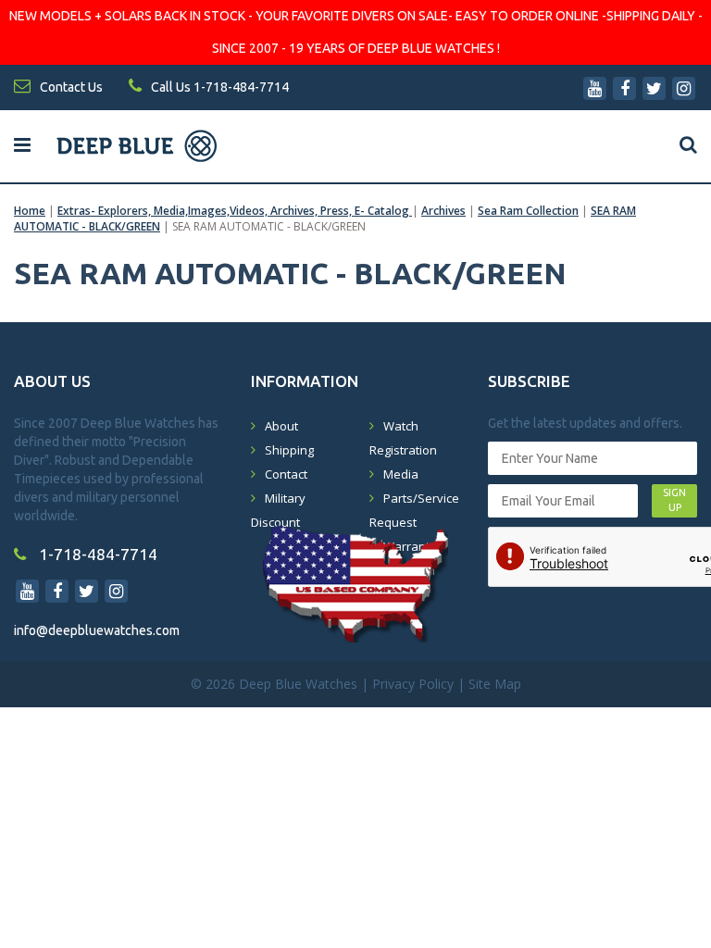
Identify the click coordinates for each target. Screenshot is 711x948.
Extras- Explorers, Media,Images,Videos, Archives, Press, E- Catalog (234, 210)
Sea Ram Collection (528, 210)
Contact (286, 474)
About (281, 426)
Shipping (289, 450)
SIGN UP (674, 500)
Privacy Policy (413, 683)
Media (400, 474)
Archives (443, 210)
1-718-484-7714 (96, 554)
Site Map (494, 683)
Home (29, 210)
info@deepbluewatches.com (97, 630)
